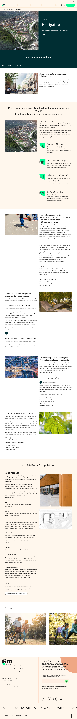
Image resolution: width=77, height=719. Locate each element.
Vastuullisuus (17, 684)
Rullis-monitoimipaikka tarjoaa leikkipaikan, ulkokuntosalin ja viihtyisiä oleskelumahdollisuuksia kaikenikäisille (21, 344)
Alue (3, 65)
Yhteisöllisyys (17, 65)
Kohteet (11, 9)
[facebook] (55, 699)
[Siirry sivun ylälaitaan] (71, 716)
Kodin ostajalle (17, 666)
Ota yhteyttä (70, 5)
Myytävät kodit (17, 660)
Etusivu (4, 9)
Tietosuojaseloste (8, 715)
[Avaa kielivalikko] (61, 5)
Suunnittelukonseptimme (20, 663)
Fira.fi (74, 1)
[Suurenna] (70, 511)
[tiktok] (49, 699)
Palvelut (9, 65)
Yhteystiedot (17, 678)
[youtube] (61, 699)
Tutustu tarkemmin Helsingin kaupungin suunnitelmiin (20, 333)
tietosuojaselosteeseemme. (48, 689)
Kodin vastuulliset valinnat (20, 669)
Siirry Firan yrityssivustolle (20, 687)
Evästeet (18, 715)
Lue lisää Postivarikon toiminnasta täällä (16, 593)
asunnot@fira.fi (6, 685)
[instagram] (44, 699)
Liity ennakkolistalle (19, 671)
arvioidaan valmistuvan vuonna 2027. (59, 247)
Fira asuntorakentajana (19, 681)
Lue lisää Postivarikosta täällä (49, 382)
